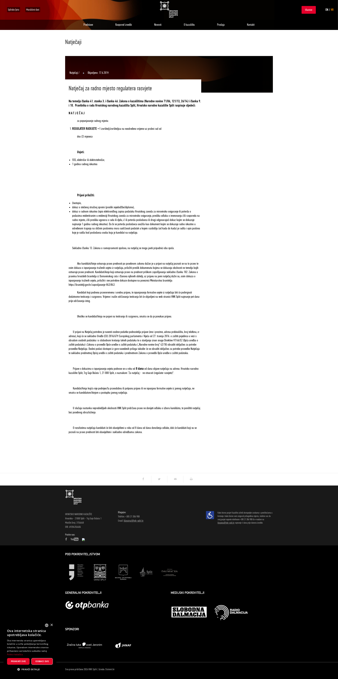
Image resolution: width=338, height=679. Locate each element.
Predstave (88, 25)
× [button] (51, 625)
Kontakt (251, 25)
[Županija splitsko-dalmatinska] (123, 572)
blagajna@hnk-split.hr (133, 520)
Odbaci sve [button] (42, 661)
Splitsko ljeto (13, 9)
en (327, 10)
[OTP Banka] (89, 605)
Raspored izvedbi (123, 25)
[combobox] (46, 625)
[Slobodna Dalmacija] (189, 612)
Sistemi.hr (110, 669)
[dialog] (30, 648)
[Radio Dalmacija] (231, 612)
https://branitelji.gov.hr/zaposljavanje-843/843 (92, 285)
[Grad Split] (100, 572)
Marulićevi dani (32, 9)
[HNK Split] (169, 9)
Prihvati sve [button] (18, 661)
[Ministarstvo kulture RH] (77, 572)
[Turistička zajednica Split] (146, 572)
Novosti (157, 25)
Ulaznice (308, 9)
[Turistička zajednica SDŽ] (170, 572)
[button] (30, 669)
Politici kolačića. (15, 654)
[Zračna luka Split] (84, 645)
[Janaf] (123, 645)
